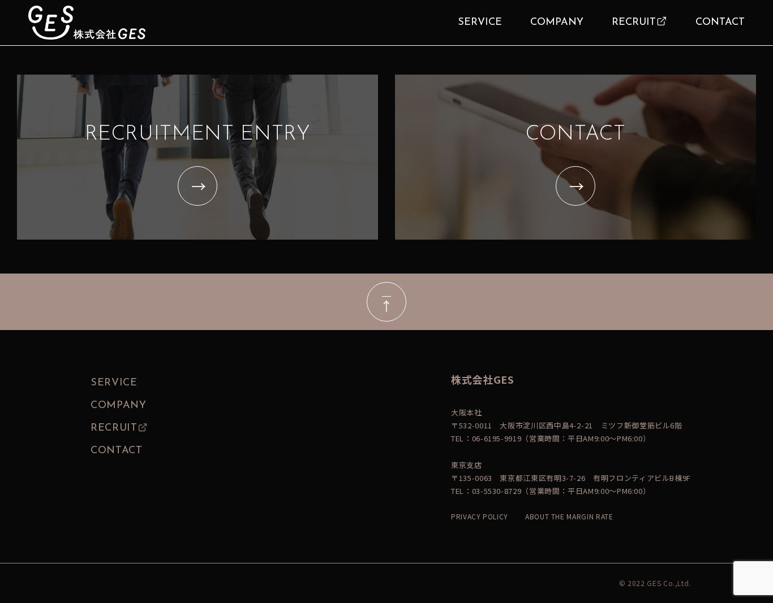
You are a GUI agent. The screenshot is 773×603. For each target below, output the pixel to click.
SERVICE (480, 23)
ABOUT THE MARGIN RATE (569, 516)
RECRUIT (634, 23)
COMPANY (556, 23)
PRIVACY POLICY (479, 516)
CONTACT (720, 23)
